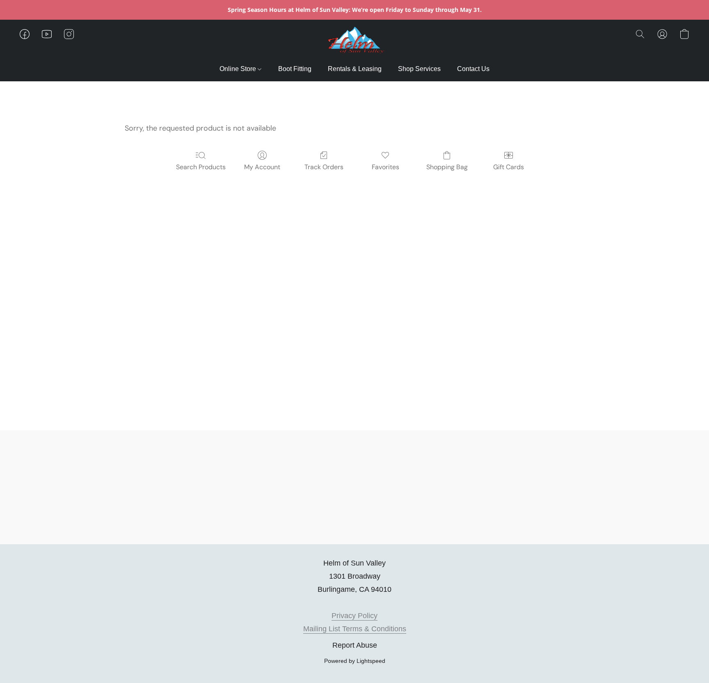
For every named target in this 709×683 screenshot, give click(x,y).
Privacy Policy (354, 616)
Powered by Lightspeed (354, 661)
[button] (355, 42)
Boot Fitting (294, 68)
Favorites (385, 167)
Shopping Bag (447, 167)
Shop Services (419, 68)
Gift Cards (508, 167)
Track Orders (323, 167)
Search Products (201, 167)
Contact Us (473, 68)
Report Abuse (354, 645)
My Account (262, 167)
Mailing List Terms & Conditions (354, 629)
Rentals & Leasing (355, 68)
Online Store (239, 68)
